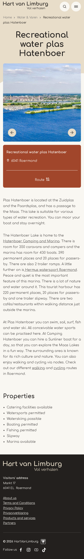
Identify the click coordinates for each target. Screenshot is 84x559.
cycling (59, 368)
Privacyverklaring (15, 513)
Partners (9, 523)
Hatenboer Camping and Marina (31, 241)
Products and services (19, 518)
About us (10, 498)
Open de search (65, 6)
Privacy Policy (13, 508)
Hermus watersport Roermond (50, 270)
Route (39, 180)
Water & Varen (27, 17)
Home (7, 17)
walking (38, 368)
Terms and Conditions (19, 503)
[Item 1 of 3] (42, 102)
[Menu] (76, 6)
